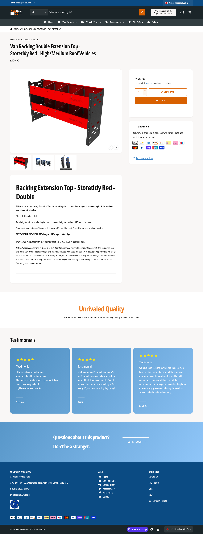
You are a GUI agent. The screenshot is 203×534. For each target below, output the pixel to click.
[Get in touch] (182, 12)
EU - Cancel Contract (158, 500)
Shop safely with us (144, 158)
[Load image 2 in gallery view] (43, 162)
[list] (101, 381)
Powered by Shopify (38, 529)
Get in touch (135, 441)
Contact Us (153, 476)
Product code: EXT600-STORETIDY (24, 40)
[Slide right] (116, 147)
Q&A (150, 488)
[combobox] (97, 12)
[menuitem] (48, 22)
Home (15, 29)
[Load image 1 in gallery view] (20, 162)
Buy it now (161, 100)
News (151, 495)
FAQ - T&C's (154, 483)
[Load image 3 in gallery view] (66, 162)
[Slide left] (110, 147)
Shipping (149, 83)
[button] (189, 12)
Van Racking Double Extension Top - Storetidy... (41, 29)
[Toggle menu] (115, 480)
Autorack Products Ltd (23, 529)
